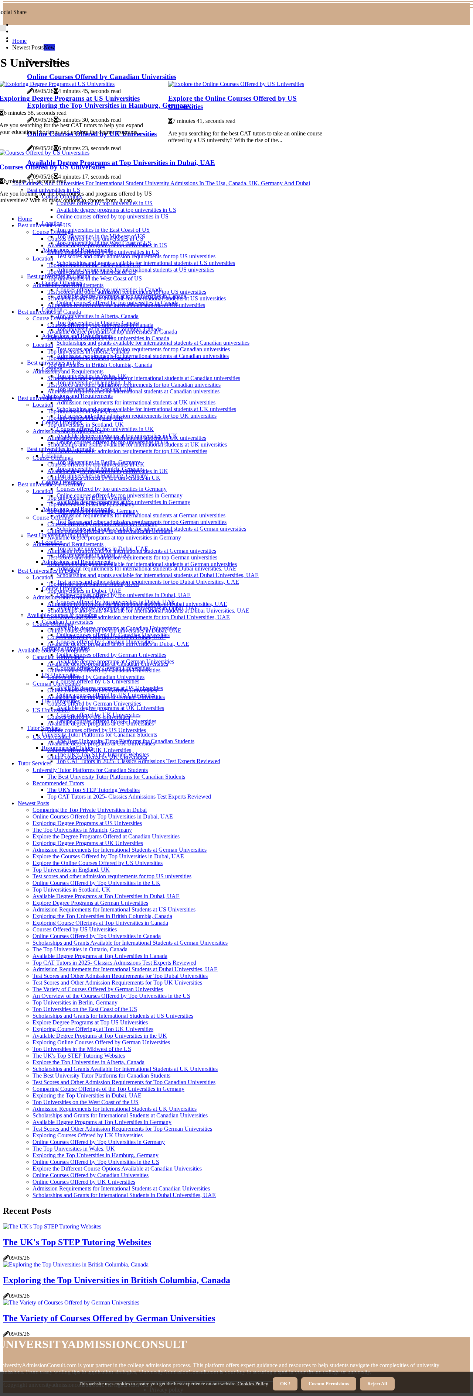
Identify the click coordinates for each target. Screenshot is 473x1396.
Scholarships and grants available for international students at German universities (142, 564)
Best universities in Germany (51, 484)
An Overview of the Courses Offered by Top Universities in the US (111, 996)
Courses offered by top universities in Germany (112, 489)
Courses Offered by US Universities (75, 929)
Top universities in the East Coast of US (103, 230)
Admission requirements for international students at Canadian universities (143, 356)
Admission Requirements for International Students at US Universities (114, 909)
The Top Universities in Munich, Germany (82, 830)
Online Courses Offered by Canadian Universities (91, 1175)
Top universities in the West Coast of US (94, 278)
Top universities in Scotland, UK (85, 424)
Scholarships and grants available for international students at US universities (146, 263)
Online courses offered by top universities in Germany (110, 531)
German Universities (57, 683)
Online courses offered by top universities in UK (103, 478)
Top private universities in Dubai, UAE (93, 584)
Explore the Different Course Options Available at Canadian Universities (117, 1168)
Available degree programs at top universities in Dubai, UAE (118, 644)
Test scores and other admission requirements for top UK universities (137, 416)
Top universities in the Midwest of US (91, 272)
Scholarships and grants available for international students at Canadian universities (153, 342)
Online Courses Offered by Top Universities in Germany (99, 1142)
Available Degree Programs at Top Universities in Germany (102, 1122)
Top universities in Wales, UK (82, 411)
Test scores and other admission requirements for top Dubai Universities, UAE (148, 582)
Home (19, 41)
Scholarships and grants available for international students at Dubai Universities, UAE (158, 575)
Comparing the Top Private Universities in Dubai (90, 810)
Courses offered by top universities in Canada (100, 325)
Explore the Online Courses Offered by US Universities (98, 863)
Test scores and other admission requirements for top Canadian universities (143, 349)
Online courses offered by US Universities (96, 730)
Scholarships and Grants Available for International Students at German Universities (130, 943)
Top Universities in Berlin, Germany (75, 1002)
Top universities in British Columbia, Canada (99, 365)
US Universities (51, 710)
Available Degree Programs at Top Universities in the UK (100, 1036)
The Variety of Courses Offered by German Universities (98, 989)
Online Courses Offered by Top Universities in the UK (96, 883)
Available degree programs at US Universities (100, 723)
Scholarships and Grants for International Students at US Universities (113, 1016)
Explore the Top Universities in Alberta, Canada (88, 1062)
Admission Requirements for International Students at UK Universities (115, 1109)
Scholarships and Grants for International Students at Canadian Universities (120, 1115)
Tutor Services (44, 728)
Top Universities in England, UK (71, 869)
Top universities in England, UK (85, 418)
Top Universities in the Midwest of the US (82, 1049)
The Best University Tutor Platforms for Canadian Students (116, 776)
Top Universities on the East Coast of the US (85, 1009)
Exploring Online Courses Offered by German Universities (101, 1042)
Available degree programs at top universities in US (116, 210)
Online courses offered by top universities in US (113, 216)
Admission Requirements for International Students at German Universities (120, 850)
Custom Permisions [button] (329, 1383)
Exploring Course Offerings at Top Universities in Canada (100, 923)
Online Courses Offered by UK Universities (84, 1182)
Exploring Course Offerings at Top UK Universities (93, 1029)
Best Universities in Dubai (48, 571)
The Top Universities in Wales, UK (74, 1148)
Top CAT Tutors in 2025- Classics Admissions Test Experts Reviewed (138, 761)
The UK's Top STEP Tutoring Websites (93, 790)
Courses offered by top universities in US (95, 238)
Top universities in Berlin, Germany (89, 497)
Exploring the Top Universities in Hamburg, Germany (96, 1155)
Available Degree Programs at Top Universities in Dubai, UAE (106, 896)
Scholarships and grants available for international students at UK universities (146, 409)
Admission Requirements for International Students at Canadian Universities (121, 1188)
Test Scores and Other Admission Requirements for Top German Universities (122, 1129)
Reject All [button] (377, 1383)
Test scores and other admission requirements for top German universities (132, 557)
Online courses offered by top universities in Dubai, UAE (124, 595)
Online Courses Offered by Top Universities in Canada (97, 936)
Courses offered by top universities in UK (105, 429)
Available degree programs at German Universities (106, 697)
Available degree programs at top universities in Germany (114, 537)
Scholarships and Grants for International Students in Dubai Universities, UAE (124, 1195)
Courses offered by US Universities (98, 681)
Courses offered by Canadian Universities (95, 677)
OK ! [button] (285, 1383)
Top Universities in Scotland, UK (71, 889)
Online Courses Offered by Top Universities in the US (96, 1162)
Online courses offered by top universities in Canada (108, 338)
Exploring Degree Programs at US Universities (87, 823)
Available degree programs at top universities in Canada (112, 331)
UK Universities (52, 737)
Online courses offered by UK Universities (97, 757)
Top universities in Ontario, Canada (88, 358)
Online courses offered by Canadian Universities (103, 670)
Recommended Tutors (58, 783)
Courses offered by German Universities (94, 703)
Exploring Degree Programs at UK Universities (88, 843)
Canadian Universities (58, 657)
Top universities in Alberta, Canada (98, 316)
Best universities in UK (45, 398)
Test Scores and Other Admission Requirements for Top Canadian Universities (124, 1082)
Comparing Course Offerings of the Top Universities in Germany (108, 1089)
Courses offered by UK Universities (89, 750)
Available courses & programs (53, 650)
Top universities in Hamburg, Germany (93, 511)
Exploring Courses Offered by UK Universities (88, 1135)
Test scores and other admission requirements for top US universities (136, 256)
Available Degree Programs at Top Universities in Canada (100, 956)
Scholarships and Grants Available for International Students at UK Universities (125, 1069)
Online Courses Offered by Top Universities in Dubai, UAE (103, 816)
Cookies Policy (252, 1383)
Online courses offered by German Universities (111, 655)
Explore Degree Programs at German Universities (90, 903)
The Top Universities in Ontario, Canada (80, 949)
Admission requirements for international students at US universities (126, 305)
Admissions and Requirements (77, 396)
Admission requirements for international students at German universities (141, 515)
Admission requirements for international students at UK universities (136, 402)
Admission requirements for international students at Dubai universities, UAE (146, 568)
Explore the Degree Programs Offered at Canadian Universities (106, 836)
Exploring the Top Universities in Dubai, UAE (87, 1095)
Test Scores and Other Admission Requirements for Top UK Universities (117, 982)
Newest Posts (33, 803)
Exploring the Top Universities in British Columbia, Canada (102, 916)
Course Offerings (53, 232)
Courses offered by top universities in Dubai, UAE (106, 637)
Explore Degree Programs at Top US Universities (90, 1022)
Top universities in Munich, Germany (91, 504)
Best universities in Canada (49, 312)
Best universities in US (44, 225)
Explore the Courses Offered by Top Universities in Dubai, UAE (108, 856)
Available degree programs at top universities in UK (107, 471)
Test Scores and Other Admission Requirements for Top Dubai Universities (120, 976)
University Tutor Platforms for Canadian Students (99, 734)
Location (43, 258)
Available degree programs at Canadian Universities (107, 664)
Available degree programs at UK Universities (110, 708)
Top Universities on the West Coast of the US (86, 1102)
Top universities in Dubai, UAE (84, 590)
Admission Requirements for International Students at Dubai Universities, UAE (125, 969)
